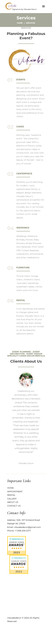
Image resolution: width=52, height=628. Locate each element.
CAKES (20, 126)
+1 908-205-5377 (23, 530)
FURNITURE (23, 267)
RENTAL (20, 300)
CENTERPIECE (24, 173)
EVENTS (20, 79)
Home (20, 23)
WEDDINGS (22, 227)
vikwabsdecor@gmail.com (27, 527)
